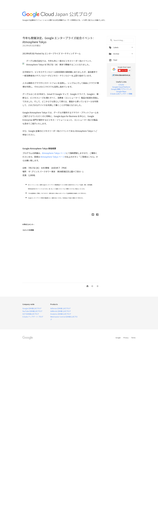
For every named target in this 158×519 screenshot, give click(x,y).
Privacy (126, 338)
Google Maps (121, 91)
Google (118, 338)
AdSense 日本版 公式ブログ (60, 308)
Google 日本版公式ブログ (31, 308)
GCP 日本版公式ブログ (30, 314)
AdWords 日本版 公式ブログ (60, 311)
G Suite (121, 84)
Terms (133, 338)
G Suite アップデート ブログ (32, 317)
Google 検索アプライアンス (121, 89)
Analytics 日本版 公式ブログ (60, 314)
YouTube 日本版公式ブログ (32, 311)
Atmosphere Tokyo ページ (54, 153)
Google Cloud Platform (121, 87)
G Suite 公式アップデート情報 (121, 94)
